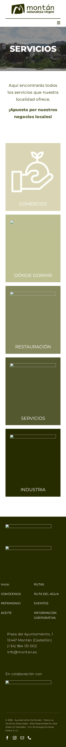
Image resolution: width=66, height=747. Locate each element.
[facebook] (7, 738)
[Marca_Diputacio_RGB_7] (28, 682)
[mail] (22, 738)
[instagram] (14, 738)
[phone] (29, 738)
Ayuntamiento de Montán (28, 720)
